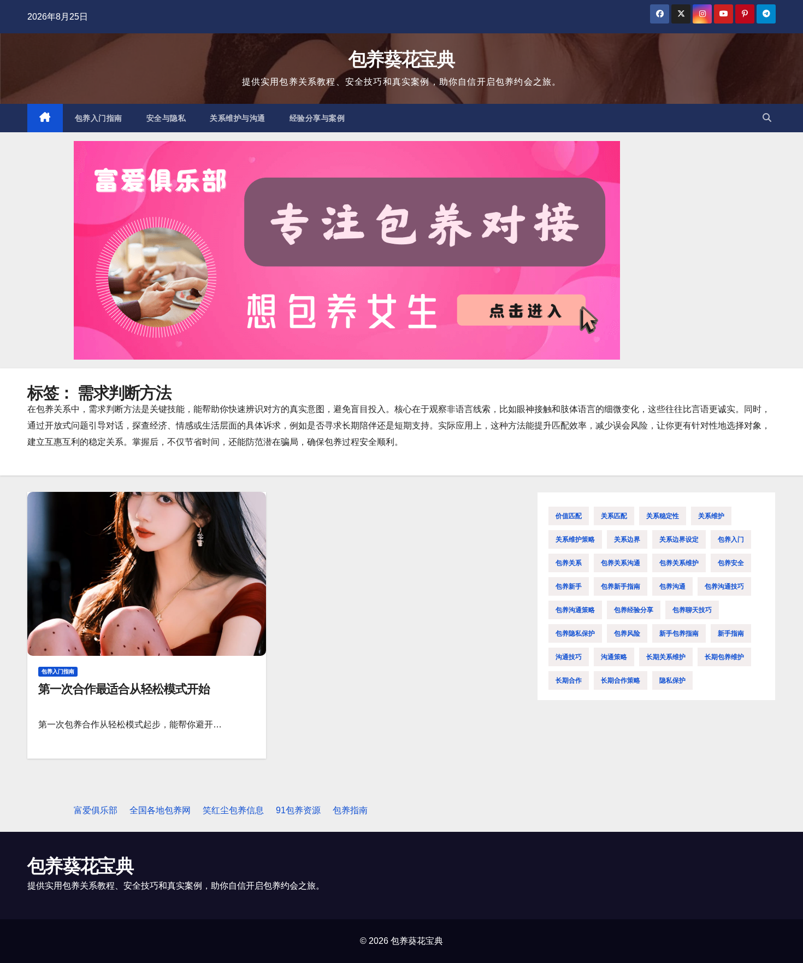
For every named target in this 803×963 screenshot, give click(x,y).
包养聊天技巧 (692, 610)
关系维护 (711, 516)
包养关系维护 (679, 563)
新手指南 (731, 633)
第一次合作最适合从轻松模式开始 (124, 689)
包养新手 (569, 586)
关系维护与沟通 (237, 118)
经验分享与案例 (317, 118)
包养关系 (569, 563)
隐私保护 (672, 680)
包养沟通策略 (575, 610)
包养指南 (350, 810)
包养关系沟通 (620, 563)
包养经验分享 (633, 610)
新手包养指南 (679, 633)
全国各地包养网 (160, 810)
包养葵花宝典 (401, 59)
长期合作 (569, 680)
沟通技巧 (569, 657)
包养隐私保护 (575, 633)
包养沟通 (672, 586)
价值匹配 (569, 516)
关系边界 (627, 539)
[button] (767, 117)
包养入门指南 (98, 118)
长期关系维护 (666, 657)
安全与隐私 (166, 118)
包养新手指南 (620, 586)
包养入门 (731, 539)
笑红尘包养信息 (233, 810)
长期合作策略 (620, 680)
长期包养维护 (724, 657)
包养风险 (627, 633)
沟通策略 (614, 657)
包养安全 (731, 563)
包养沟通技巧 (724, 586)
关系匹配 (614, 516)
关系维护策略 (575, 539)
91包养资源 (298, 810)
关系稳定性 (662, 516)
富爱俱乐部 (95, 810)
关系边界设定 (679, 539)
